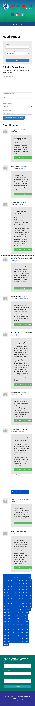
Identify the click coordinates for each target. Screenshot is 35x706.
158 (9, 638)
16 (4, 581)
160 (18, 638)
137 (22, 627)
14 (25, 578)
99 (15, 609)
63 (30, 595)
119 (22, 618)
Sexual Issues (23, 299)
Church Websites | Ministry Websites (14, 700)
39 (30, 586)
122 (9, 621)
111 (13, 615)
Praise (13, 501)
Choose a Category (10, 51)
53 (23, 592)
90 (11, 606)
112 (18, 615)
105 (13, 612)
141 (13, 630)
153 (13, 635)
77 (23, 601)
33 (8, 586)
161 (22, 638)
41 (8, 589)
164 (9, 641)
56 (4, 595)
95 (30, 606)
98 (11, 609)
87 (30, 604)
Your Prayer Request (8, 76)
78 (26, 601)
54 (26, 592)
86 (26, 604)
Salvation (15, 260)
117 (13, 618)
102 (28, 609)
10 (10, 578)
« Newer (6, 575)
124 (18, 621)
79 (30, 601)
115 (5, 618)
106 (18, 612)
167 (22, 641)
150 (27, 632)
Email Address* (8, 678)
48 (4, 592)
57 (8, 595)
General (14, 335)
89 (8, 606)
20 (19, 581)
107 (22, 612)
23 (30, 581)
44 (19, 589)
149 (22, 632)
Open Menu (18, 24)
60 (19, 595)
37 (23, 586)
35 (15, 586)
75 (15, 601)
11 (14, 578)
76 (19, 601)
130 (18, 624)
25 (8, 583)
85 (23, 604)
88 (4, 606)
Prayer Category (7, 97)
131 (22, 624)
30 (26, 583)
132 (27, 624)
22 (26, 581)
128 (9, 624)
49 (8, 592)
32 (4, 586)
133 (5, 627)
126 (27, 621)
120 (26, 618)
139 (5, 630)
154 (18, 635)
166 (18, 641)
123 (13, 621)
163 (5, 641)
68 (19, 598)
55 (30, 592)
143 (22, 630)
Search (7, 44)
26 (11, 583)
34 (11, 586)
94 (26, 606)
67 (15, 598)
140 (9, 630)
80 (4, 604)
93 (23, 606)
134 (9, 627)
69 (23, 598)
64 (4, 598)
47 (30, 589)
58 (11, 595)
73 (8, 601)
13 (21, 578)
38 (26, 586)
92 (19, 606)
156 (27, 635)
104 (9, 612)
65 (8, 598)
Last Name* (7, 670)
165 (13, 641)
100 (20, 609)
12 (18, 578)
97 (8, 609)
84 (19, 604)
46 (26, 589)
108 (27, 612)
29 (23, 583)
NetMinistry (26, 700)
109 (5, 615)
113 (22, 615)
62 (26, 595)
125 (22, 621)
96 (4, 609)
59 (15, 595)
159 (13, 638)
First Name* (7, 663)
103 (5, 612)
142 (18, 630)
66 (11, 598)
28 (19, 583)
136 (18, 627)
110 (9, 615)
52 (19, 592)
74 (11, 601)
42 (11, 589)
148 (18, 632)
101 (24, 609)
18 (11, 581)
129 (13, 624)
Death (21, 204)
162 (27, 638)
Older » (6, 644)
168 (27, 641)
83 (15, 604)
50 (11, 592)
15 (29, 578)
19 (15, 581)
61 (23, 595)
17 (8, 581)
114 (26, 615)
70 (26, 598)
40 (4, 589)
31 (30, 583)
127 (5, 624)
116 (9, 618)
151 (5, 635)
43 (15, 589)
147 (13, 632)
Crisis (13, 533)
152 (9, 635)
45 (23, 589)
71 (30, 598)
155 (22, 635)
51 (15, 592)
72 (4, 601)
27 (15, 583)
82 (11, 604)
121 (5, 621)
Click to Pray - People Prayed (23, 157)
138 (27, 627)
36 (19, 586)
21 (23, 581)
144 (27, 630)
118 (18, 618)
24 (4, 583)
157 (5, 638)
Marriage (22, 132)
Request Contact (7, 110)
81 (8, 604)
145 (5, 632)
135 (13, 627)
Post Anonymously (7, 103)
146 (9, 632)
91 (15, 606)
